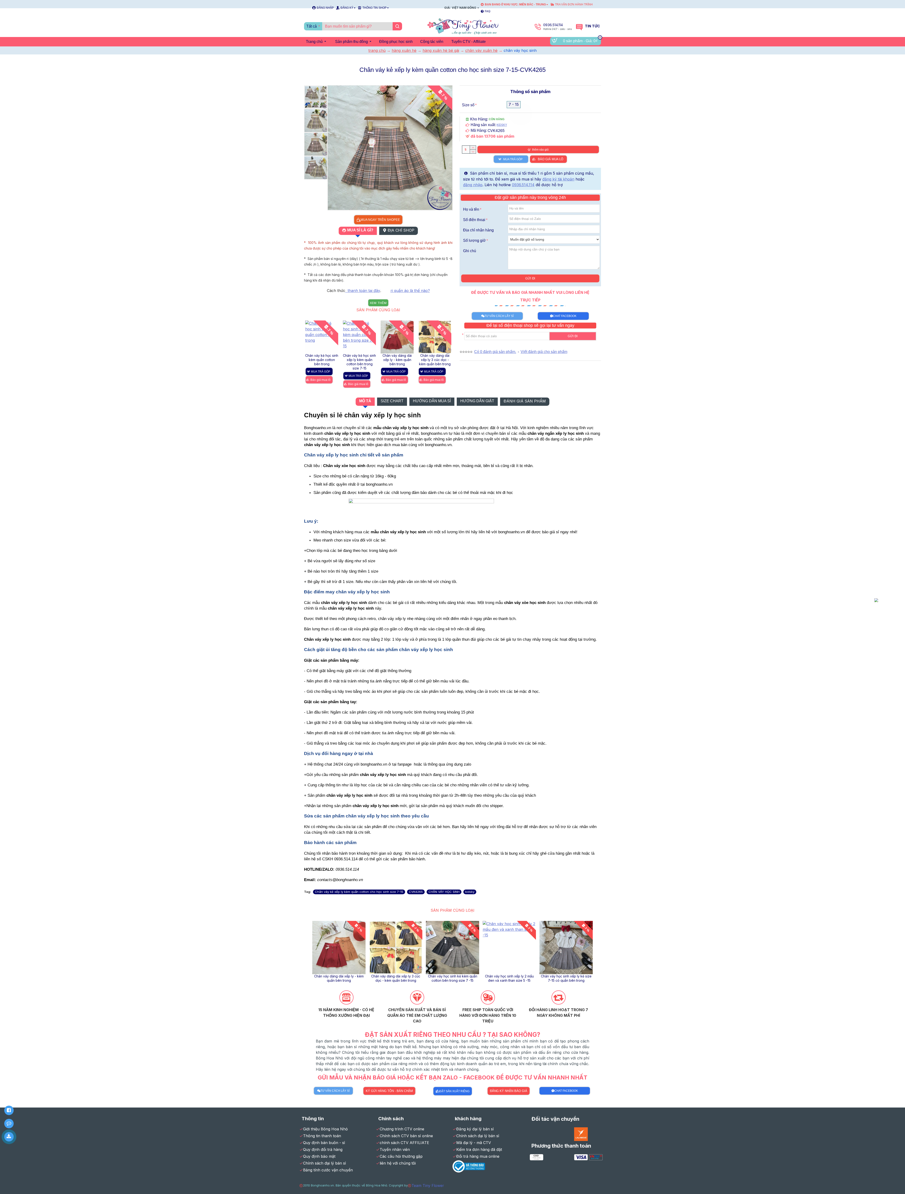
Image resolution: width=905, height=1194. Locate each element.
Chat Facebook (564, 316)
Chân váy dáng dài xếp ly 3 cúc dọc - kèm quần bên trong (359, 359)
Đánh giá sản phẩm (525, 401)
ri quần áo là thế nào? (410, 290)
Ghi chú (469, 251)
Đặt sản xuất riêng (454, 1091)
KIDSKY (502, 125)
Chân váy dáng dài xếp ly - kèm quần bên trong (321, 359)
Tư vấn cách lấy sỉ (499, 316)
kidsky (469, 892)
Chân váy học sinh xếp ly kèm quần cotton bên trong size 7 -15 (339, 978)
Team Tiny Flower (427, 1185)
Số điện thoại (474, 220)
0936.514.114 (523, 184)
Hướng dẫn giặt (477, 401)
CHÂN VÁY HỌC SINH (444, 892)
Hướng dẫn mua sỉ (432, 401)
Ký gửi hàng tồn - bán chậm (389, 1091)
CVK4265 (416, 892)
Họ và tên (471, 209)
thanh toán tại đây (362, 290)
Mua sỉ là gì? (360, 230)
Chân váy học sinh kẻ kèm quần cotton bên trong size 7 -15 (397, 359)
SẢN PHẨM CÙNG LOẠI (378, 310)
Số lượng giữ (474, 240)
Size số (468, 105)
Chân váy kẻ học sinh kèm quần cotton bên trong (509, 978)
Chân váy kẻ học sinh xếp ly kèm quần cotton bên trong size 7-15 (566, 978)
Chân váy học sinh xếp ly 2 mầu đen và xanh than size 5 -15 (435, 359)
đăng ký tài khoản (558, 179)
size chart (392, 401)
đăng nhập (472, 184)
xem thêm (378, 303)
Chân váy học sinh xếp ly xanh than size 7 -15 (395, 978)
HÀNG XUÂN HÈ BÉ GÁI (441, 50)
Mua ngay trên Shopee (380, 219)
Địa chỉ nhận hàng (478, 230)
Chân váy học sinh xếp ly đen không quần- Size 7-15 (452, 978)
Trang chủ (377, 50)
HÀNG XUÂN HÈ (404, 50)
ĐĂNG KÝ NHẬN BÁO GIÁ (508, 1091)
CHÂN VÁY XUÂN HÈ (481, 50)
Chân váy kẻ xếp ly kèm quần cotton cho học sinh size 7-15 (359, 892)
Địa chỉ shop (401, 230)
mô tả (365, 401)
